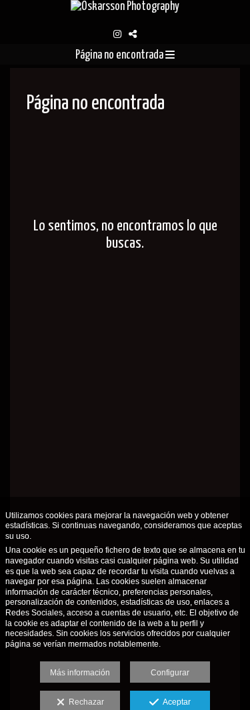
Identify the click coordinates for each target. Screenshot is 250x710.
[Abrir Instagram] (117, 34)
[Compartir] (132, 34)
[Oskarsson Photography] (125, 12)
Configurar (170, 672)
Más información (80, 672)
